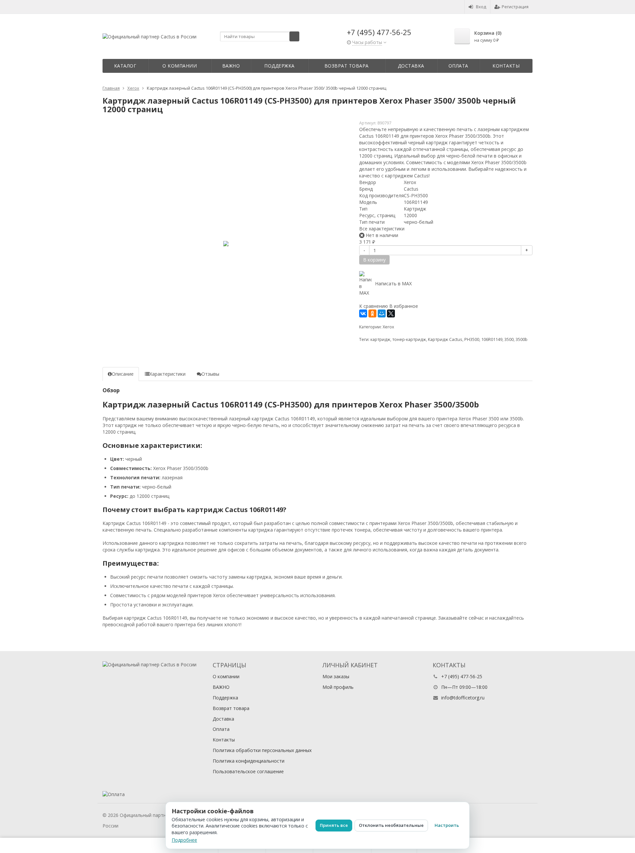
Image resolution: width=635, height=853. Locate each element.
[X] (391, 313)
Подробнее (184, 840)
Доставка (411, 66)
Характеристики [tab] (167, 374)
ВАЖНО (231, 66)
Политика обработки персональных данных (262, 750)
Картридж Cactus (445, 339)
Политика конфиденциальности (248, 761)
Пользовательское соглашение (248, 771)
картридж (380, 339)
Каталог (125, 66)
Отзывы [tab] (210, 374)
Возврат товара (346, 66)
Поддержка (279, 66)
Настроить (447, 825)
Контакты (506, 66)
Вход (481, 7)
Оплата (458, 66)
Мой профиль (338, 687)
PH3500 (471, 339)
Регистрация (515, 7)
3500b (522, 339)
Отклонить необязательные (391, 825)
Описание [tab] (123, 374)
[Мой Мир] (382, 313)
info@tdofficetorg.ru (463, 697)
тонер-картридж (409, 339)
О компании (179, 66)
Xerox (388, 327)
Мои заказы (335, 676)
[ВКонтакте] (363, 313)
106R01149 (491, 339)
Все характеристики (381, 228)
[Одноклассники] (372, 313)
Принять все (334, 825)
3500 (509, 339)
